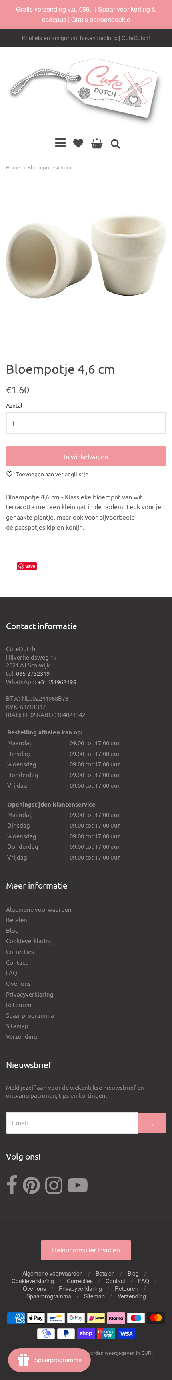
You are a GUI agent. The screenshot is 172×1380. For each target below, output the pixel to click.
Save (30, 566)
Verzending (21, 1036)
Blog (12, 930)
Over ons (18, 983)
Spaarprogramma (30, 1015)
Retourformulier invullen (86, 1249)
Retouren (19, 1004)
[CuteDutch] (86, 92)
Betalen (16, 919)
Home (13, 167)
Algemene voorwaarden (39, 909)
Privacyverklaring (30, 994)
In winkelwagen (86, 456)
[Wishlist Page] (78, 143)
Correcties (20, 951)
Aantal (14, 405)
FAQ (12, 972)
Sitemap (17, 1025)
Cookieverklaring (29, 940)
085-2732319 (33, 673)
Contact (17, 962)
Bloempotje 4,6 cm (49, 167)
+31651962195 (57, 681)
